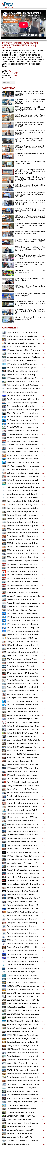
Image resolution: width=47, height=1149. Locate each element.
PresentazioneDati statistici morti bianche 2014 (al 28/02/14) (23, 965)
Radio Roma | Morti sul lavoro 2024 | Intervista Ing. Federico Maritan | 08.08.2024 (23, 399)
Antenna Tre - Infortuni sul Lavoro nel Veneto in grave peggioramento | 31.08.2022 (23, 554)
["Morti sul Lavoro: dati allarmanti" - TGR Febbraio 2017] (4, 818)
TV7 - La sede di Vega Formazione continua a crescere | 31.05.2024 (23, 406)
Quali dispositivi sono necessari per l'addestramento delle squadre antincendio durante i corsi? (23, 508)
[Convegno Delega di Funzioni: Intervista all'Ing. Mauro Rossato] (4, 843)
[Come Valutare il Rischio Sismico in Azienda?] (4, 807)
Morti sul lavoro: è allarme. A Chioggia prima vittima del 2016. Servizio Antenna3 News (23, 852)
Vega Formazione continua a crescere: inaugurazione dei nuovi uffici (23, 410)
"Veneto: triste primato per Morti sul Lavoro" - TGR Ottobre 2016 (23, 821)
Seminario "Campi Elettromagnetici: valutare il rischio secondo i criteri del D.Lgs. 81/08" (23, 1028)
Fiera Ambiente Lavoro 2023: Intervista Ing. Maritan (23, 448)
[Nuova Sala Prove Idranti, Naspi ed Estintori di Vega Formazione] (4, 512)
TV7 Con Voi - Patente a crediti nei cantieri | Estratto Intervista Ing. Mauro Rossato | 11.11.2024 (23, 396)
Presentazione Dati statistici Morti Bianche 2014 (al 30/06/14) (23, 937)
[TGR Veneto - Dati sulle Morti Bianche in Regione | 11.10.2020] (4, 744)
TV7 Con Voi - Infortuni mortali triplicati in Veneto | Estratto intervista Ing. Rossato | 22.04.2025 (23, 378)
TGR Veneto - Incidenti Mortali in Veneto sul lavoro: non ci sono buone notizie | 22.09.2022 (23, 550)
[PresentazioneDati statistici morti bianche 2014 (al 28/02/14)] (4, 966)
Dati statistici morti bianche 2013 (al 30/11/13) (22, 972)
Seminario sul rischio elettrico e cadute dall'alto (22, 1067)
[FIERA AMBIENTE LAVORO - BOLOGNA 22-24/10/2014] (4, 1141)
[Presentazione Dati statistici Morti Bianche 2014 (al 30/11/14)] (4, 920)
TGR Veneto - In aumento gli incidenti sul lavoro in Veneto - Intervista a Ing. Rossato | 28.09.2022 (23, 540)
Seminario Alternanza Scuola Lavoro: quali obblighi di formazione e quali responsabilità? (23, 526)
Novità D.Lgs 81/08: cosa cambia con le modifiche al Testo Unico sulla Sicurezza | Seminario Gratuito (23, 455)
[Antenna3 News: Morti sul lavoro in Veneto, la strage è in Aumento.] (4, 871)
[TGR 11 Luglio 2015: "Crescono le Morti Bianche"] (4, 899)
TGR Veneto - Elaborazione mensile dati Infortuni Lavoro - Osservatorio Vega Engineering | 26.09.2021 (23, 663)
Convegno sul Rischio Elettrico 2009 (19, 1119)
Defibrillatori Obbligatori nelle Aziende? (20, 796)
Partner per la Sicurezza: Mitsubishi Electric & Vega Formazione (23, 487)
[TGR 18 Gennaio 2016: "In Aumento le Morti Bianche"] (4, 860)
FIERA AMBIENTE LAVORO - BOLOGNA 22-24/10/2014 (23, 1140)
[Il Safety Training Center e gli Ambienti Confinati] (4, 674)
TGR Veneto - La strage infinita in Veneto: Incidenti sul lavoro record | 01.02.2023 (23, 519)
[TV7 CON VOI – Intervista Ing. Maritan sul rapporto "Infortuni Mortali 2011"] (4, 1036)
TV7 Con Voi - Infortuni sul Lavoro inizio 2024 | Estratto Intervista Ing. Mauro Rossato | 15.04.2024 (23, 420)
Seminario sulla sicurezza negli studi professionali (23, 1081)
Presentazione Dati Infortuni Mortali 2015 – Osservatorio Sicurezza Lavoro (23, 845)
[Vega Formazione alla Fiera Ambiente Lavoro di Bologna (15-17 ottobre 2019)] (4, 751)
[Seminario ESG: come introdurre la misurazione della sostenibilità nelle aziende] (4, 516)
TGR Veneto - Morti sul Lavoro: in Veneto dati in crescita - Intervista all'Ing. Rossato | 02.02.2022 (23, 610)
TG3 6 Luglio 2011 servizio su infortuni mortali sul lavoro (23, 1070)
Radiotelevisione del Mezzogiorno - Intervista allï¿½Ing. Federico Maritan (23, 1084)
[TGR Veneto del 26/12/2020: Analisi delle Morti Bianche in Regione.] (4, 734)
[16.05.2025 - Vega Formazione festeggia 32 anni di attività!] (4, 368)
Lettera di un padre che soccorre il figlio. (20, 761)
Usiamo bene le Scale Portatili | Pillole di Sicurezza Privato (23, 708)
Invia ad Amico (7, 78)
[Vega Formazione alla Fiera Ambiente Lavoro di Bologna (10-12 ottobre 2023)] (4, 446)
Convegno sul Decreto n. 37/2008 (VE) (20, 1137)
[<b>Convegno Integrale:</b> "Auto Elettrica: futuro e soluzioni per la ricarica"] (4, 1015)
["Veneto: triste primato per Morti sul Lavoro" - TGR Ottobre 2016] (4, 822)
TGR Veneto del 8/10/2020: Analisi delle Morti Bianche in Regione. (23, 747)
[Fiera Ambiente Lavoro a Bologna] (4, 1145)
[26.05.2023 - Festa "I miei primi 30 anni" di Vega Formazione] (4, 470)
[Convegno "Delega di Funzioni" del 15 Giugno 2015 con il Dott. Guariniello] (4, 902)
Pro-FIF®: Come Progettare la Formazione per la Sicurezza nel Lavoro (23, 782)
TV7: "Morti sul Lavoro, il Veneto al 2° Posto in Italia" (23, 856)
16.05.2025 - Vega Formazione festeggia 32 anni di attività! (23, 368)
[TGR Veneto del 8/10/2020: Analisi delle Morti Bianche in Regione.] (4, 748)
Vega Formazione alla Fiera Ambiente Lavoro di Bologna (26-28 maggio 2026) (23, 336)
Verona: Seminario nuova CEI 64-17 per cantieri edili (23, 1091)
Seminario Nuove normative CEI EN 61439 (21, 1116)
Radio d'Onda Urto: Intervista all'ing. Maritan (21, 1109)
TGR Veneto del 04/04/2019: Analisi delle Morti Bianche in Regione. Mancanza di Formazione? (23, 765)
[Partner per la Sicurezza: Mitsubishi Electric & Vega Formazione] (4, 488)
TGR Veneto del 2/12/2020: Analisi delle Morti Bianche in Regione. (23, 736)
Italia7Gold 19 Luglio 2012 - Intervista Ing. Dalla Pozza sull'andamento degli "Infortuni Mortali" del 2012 (23, 1021)
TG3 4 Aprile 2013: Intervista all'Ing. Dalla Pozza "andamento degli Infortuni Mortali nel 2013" (23, 989)
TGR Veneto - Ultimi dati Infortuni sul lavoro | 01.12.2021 (23, 645)
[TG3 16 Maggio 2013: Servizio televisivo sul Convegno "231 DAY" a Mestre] (4, 983)
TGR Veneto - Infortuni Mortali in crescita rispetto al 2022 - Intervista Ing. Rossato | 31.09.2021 (23, 670)
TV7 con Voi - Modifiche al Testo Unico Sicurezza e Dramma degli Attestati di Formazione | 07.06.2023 (23, 459)
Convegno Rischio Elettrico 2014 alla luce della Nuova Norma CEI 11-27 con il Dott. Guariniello (23, 947)
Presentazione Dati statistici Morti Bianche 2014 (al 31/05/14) (23, 944)
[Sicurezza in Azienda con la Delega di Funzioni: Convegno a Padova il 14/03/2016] (4, 839)
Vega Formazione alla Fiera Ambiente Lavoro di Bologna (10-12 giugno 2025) (23, 361)
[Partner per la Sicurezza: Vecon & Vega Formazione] (4, 389)
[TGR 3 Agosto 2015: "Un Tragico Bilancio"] (4, 895)
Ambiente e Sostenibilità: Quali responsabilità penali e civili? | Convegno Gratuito (23, 483)
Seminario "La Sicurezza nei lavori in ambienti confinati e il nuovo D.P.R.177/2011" (23, 1053)
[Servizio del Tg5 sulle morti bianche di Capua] (4, 1103)
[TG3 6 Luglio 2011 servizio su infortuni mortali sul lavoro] (4, 1071)
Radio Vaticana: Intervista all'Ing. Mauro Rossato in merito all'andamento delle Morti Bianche (23, 891)
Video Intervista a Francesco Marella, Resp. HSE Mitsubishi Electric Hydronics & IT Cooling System (23, 494)
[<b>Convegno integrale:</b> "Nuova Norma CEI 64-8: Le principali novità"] (4, 1001)
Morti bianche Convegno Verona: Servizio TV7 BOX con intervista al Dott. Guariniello (23, 863)
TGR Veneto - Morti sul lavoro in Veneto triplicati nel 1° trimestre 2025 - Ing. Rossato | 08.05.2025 (23, 375)
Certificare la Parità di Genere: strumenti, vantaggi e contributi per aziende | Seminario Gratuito (23, 473)
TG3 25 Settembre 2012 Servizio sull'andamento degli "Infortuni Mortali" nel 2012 (23, 1007)
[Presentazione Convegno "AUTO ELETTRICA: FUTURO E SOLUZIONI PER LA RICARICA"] (4, 1018)
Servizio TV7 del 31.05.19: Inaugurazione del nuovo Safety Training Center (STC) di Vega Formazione (23, 754)
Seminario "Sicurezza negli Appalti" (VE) (20, 1133)
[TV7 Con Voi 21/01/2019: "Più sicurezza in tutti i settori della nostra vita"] (4, 769)
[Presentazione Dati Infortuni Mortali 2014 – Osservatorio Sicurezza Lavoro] (4, 916)
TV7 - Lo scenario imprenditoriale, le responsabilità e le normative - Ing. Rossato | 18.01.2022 (23, 628)
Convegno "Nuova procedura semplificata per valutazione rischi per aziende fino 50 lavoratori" (23, 993)
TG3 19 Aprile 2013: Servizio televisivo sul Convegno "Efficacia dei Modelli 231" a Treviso (23, 986)
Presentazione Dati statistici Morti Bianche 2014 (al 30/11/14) (23, 919)
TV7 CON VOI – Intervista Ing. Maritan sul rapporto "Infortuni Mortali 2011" (23, 1035)
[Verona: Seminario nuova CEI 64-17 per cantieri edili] (4, 1092)
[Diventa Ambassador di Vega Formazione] (4, 600)
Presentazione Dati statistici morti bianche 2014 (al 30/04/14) (23, 951)
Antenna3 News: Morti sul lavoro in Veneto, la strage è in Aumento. (23, 870)
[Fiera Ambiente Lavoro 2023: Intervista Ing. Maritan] (4, 449)
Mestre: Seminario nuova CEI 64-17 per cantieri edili (23, 1098)
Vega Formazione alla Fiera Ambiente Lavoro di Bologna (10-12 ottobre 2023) (23, 445)
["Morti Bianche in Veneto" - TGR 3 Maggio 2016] (4, 836)
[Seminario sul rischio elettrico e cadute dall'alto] (4, 1067)
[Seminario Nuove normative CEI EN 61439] (4, 1117)
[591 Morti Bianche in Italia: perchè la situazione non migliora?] (4, 793)
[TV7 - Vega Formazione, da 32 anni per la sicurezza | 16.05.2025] (4, 365)
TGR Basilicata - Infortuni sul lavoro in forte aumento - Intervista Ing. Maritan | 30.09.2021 (23, 656)
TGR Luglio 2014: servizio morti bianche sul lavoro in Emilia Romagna (23, 940)
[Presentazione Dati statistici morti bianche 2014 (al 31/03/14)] (4, 962)
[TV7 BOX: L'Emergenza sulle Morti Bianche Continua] (4, 874)
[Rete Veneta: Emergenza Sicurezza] (4, 1106)
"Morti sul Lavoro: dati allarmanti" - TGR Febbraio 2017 (23, 817)
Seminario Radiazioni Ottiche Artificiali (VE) (21, 1112)
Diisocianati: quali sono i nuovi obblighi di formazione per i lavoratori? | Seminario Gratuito (23, 452)
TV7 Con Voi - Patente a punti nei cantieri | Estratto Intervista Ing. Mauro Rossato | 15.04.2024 (23, 417)
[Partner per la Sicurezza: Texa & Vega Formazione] (4, 354)
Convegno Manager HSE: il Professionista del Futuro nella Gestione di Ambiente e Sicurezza (23, 687)
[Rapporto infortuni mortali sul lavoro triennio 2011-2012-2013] (4, 969)
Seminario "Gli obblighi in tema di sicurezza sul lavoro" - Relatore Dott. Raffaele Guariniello (23, 1025)
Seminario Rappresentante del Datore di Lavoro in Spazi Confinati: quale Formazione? (23, 649)
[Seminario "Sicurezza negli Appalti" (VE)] (4, 1134)
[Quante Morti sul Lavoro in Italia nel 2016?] (4, 814)
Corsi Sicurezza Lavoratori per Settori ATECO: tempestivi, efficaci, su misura (23, 339)
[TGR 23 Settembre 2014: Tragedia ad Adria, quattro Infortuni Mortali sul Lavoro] (4, 930)
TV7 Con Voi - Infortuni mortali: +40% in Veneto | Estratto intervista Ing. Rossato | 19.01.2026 (23, 350)
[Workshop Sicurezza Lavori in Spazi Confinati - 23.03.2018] (4, 790)
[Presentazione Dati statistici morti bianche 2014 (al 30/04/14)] (4, 952)
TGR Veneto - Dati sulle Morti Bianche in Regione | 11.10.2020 (23, 743)
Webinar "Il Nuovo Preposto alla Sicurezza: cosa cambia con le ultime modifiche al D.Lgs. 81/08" (23, 603)
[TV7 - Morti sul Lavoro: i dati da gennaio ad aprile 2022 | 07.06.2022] (4, 576)
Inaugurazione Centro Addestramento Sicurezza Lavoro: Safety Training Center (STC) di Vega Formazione (23, 758)
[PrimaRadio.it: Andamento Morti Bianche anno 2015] (4, 881)
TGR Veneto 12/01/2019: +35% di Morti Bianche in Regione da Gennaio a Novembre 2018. (23, 772)
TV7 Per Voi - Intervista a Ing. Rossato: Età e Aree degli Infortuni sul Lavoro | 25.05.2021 (23, 705)
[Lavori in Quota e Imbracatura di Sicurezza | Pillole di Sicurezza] (4, 692)
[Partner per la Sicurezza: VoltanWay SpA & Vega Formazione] (4, 491)
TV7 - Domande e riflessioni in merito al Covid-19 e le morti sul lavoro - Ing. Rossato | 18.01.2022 (23, 613)
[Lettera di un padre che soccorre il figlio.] (4, 762)
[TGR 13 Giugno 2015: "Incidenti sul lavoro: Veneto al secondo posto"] (4, 909)
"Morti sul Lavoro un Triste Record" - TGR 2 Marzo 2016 (23, 849)
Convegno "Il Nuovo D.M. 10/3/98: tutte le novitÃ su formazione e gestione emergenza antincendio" (23, 642)
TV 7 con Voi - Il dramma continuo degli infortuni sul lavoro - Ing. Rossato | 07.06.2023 (23, 462)
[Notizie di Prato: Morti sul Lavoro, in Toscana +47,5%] (4, 878)
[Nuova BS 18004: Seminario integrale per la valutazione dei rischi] (4, 1064)
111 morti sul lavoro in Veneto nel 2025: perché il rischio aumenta (23, 346)
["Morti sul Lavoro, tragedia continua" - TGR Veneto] (4, 811)
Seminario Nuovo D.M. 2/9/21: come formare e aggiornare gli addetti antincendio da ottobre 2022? (23, 533)
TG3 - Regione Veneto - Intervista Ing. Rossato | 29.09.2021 (23, 659)
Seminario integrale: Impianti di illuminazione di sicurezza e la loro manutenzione (23, 1077)
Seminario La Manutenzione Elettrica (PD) (20, 1130)
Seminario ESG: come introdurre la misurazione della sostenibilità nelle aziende (23, 515)
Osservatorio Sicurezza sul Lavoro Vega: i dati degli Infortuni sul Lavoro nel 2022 (23, 505)
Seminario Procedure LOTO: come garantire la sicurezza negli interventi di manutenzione (23, 431)
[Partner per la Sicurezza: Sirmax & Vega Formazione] (4, 386)
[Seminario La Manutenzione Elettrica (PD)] (4, 1131)
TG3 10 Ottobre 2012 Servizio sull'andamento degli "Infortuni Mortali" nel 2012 (23, 1003)
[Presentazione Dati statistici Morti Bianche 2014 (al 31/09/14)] (4, 927)
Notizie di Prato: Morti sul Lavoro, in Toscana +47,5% (23, 877)
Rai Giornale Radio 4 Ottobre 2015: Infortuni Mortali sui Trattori (23, 884)
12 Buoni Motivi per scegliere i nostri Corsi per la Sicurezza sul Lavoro (23, 775)
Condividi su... (8, 82)
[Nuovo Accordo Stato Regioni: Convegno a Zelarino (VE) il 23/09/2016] (4, 825)
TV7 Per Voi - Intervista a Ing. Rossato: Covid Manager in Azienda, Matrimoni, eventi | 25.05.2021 (23, 701)
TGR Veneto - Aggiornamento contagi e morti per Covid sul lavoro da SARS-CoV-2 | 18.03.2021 (23, 729)
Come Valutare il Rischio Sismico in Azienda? (22, 807)
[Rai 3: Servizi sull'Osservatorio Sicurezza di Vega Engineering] (4, 1096)
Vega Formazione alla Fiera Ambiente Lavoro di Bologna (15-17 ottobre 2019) (23, 750)
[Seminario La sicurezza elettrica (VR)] (4, 1127)
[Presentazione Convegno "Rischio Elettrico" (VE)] (4, 1124)
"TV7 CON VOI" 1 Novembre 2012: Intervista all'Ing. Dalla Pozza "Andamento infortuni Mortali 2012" (23, 975)
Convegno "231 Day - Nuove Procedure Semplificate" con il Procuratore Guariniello (23, 923)
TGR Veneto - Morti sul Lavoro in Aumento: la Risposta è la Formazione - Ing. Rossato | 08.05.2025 (23, 371)
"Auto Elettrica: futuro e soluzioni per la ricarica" (23, 1014)
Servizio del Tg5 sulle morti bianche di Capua (22, 1102)
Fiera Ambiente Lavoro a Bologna (18, 1144)
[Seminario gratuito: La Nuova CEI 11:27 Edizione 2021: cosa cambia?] (4, 639)
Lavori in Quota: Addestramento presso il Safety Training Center (23, 652)
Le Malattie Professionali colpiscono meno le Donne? (23, 803)
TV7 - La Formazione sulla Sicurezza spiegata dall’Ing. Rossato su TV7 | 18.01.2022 (23, 631)
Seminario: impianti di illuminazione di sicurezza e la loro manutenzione (23, 1074)
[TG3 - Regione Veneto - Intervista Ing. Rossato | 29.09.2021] (4, 660)
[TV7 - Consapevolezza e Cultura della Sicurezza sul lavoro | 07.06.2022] (4, 583)
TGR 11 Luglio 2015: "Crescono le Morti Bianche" (23, 898)
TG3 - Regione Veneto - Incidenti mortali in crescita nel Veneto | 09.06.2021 (23, 698)
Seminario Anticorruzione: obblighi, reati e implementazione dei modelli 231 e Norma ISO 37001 (23, 434)
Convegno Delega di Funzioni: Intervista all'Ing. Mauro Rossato (23, 842)
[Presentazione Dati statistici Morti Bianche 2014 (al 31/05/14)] (4, 944)
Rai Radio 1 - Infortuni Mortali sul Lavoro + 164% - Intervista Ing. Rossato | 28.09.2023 (23, 547)
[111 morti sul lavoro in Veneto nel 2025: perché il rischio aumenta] (4, 347)
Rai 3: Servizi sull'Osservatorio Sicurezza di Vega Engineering (23, 1095)
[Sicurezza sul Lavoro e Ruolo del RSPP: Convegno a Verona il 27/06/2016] (4, 829)
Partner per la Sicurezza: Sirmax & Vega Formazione (23, 385)
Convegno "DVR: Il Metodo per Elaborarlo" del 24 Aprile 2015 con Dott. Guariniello (23, 912)
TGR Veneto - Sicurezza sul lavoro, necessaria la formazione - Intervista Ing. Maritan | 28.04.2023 (23, 480)
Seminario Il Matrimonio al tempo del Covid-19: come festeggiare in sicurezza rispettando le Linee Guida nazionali (23, 680)
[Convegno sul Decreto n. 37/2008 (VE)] (4, 1138)
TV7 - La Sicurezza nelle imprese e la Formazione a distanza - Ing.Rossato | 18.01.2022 (23, 624)
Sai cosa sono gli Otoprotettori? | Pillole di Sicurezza (23, 719)
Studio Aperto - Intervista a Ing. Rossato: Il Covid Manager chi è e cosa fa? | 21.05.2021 (23, 712)
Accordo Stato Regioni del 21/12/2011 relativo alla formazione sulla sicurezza (23, 1042)
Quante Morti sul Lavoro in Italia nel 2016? (21, 814)
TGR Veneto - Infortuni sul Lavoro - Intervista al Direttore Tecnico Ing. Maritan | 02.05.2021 (23, 726)
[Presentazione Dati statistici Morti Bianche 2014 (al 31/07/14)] (4, 934)
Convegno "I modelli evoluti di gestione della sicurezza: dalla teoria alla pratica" (23, 1046)
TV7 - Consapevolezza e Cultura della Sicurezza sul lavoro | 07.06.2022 (23, 582)
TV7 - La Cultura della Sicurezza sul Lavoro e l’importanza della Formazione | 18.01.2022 (23, 620)
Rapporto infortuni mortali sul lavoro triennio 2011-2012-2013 (23, 968)
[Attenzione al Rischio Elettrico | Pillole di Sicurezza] (4, 716)
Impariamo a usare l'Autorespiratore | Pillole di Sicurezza (23, 694)
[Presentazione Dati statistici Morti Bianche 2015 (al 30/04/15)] (4, 906)
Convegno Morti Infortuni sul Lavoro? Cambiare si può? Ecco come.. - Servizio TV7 (23, 786)
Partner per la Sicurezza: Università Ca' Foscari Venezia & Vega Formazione (23, 332)
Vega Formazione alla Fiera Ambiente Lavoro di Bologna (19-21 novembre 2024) (23, 392)
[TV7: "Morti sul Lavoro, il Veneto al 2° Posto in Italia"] (4, 857)
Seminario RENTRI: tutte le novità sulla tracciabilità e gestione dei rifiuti (23, 427)
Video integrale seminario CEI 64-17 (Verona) (22, 1088)
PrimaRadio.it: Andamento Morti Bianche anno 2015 (23, 880)
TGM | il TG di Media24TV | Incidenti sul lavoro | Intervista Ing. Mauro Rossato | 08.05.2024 (23, 413)
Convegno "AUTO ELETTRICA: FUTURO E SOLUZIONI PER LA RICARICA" (23, 1010)
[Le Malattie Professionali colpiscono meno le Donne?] (4, 804)
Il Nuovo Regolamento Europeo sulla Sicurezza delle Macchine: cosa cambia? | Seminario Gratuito (23, 438)
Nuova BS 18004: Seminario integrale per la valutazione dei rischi (23, 1063)
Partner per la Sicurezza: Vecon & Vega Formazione (23, 389)
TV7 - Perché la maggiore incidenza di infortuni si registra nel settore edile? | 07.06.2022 (23, 578)
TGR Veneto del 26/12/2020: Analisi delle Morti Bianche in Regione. (23, 733)
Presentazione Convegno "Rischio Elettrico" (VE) (22, 1123)
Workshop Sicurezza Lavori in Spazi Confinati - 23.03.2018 (23, 789)
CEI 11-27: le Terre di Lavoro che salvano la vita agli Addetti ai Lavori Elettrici (23, 779)
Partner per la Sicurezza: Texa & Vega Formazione (23, 353)
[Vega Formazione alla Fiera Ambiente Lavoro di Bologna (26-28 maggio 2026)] (4, 337)
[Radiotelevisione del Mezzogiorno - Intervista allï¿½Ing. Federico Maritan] (4, 1085)
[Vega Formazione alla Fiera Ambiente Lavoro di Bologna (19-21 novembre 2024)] (4, 393)
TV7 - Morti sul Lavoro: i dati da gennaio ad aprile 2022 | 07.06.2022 (23, 575)
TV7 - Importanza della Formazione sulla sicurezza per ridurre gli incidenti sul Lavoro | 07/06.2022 (23, 564)
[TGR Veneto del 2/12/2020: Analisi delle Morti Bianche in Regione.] (4, 737)
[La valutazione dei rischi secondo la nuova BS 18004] (4, 1060)
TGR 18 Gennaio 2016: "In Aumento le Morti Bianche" (23, 859)
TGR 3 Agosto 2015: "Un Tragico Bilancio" (21, 895)
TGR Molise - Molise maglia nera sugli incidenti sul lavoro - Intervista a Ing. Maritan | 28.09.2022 (23, 543)
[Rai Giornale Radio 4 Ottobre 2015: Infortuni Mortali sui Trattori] (4, 885)
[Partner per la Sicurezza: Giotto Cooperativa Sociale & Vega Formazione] (4, 344)
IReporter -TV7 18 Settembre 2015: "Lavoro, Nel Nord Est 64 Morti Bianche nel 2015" (23, 888)
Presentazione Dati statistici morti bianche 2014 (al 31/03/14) (23, 961)
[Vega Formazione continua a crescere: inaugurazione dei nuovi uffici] (4, 410)
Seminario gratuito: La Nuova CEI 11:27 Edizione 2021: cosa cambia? (23, 638)
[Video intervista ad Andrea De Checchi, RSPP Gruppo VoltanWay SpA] (4, 498)
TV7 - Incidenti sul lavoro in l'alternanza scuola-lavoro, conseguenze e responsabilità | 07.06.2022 (23, 568)
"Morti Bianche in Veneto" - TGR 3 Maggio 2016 (22, 835)
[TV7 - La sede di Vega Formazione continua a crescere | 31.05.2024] (4, 407)
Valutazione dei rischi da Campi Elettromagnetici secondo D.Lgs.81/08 (23, 1032)
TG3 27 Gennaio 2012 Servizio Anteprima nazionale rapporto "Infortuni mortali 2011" (23, 1049)
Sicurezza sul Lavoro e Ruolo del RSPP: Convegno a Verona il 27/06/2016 (23, 828)
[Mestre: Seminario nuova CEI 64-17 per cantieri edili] (4, 1099)
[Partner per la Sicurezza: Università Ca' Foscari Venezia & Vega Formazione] (4, 333)
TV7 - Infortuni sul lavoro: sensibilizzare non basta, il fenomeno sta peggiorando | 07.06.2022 (23, 585)
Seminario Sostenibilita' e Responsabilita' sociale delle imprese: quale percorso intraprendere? (23, 561)
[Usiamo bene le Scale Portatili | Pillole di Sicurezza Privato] (4, 709)
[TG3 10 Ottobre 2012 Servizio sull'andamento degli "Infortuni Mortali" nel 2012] (4, 1004)
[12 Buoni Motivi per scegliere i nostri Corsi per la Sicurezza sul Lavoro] (4, 776)
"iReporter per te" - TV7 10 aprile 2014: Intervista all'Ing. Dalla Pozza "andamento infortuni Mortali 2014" (23, 958)
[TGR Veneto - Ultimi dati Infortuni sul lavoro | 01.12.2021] (4, 646)
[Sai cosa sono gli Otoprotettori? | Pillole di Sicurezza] (4, 720)
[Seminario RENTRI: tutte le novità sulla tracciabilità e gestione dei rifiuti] (4, 428)
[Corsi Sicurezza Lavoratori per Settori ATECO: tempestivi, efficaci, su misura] (4, 340)
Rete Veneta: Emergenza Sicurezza (18, 1105)
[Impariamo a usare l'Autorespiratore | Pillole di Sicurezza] (4, 695)
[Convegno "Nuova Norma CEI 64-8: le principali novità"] (4, 997)
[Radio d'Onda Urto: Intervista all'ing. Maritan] (4, 1110)
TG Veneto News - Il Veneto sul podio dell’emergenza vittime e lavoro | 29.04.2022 (23, 592)
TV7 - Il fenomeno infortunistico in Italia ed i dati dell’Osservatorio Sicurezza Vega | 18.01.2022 (23, 617)
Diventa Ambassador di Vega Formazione (20, 599)
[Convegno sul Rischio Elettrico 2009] (4, 1120)
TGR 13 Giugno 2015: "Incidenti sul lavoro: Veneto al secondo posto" (23, 909)
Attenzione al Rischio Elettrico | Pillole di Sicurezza (23, 715)
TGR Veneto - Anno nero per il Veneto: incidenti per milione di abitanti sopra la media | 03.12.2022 (30, 202)
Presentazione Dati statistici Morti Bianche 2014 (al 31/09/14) (23, 926)
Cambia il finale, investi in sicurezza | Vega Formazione (23, 357)
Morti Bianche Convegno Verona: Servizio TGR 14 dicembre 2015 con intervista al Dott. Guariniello (23, 866)
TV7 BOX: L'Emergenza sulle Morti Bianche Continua (23, 873)
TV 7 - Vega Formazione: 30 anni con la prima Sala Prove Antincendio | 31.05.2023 (23, 466)
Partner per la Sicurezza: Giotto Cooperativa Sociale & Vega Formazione (23, 343)
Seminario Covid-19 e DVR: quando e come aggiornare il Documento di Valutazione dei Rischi (23, 722)
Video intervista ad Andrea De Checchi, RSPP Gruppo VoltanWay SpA (23, 498)
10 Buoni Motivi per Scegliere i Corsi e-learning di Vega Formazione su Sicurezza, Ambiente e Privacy (23, 476)
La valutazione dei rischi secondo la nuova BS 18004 (23, 1060)
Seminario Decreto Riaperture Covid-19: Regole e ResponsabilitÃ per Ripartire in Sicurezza (23, 684)
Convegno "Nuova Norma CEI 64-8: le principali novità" (23, 996)
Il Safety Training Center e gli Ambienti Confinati (22, 673)
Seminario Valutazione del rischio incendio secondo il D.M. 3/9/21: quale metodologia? (23, 536)
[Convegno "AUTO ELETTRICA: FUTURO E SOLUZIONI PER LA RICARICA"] (4, 1011)
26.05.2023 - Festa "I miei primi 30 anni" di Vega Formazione (23, 469)
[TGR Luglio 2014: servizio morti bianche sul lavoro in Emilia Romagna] (4, 941)
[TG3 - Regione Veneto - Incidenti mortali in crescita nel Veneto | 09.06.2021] (4, 699)
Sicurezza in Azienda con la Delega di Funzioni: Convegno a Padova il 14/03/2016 (23, 838)
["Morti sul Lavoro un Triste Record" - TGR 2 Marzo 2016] (4, 850)
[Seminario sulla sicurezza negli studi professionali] (4, 1081)
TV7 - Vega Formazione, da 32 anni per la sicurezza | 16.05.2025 (23, 364)
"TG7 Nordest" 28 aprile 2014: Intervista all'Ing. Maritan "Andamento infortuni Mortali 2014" (23, 954)
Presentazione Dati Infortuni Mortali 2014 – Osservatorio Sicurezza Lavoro (23, 916)
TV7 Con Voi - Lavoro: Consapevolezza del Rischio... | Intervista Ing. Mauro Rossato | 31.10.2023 (23, 441)
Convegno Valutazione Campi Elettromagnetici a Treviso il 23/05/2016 (23, 831)
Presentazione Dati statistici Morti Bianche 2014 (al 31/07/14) (23, 933)
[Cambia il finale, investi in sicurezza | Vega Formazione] (4, 358)
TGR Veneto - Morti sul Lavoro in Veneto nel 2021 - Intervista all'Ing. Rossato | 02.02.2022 (23, 606)
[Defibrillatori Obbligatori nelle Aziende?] (4, 797)
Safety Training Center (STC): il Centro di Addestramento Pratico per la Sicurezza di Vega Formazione (23, 501)
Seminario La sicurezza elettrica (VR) (19, 1126)
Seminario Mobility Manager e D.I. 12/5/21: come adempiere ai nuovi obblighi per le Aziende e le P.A (23, 666)
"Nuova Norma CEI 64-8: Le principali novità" (23, 1000)
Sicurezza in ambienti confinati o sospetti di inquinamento (23, 1056)
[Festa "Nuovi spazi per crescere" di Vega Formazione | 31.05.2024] (4, 403)
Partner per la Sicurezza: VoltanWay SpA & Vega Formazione (23, 490)
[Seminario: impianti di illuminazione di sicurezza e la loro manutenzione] (4, 1074)
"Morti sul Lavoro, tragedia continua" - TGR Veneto (23, 810)
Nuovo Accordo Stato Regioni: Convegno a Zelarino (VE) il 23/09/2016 (23, 824)
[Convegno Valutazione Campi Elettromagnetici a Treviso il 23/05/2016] (4, 832)
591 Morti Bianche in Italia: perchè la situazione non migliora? (23, 793)
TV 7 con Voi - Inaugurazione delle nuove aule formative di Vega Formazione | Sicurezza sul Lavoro (23, 589)
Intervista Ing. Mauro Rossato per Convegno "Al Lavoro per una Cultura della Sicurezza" (23, 800)
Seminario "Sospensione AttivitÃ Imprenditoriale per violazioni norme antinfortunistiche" (23, 596)
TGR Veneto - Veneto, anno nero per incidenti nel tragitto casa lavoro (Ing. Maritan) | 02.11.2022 (23, 529)
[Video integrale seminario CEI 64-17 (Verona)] (4, 1089)
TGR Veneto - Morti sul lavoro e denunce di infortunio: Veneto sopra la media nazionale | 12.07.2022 (23, 557)
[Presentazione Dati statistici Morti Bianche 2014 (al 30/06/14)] (4, 937)
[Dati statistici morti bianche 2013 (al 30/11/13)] (4, 973)
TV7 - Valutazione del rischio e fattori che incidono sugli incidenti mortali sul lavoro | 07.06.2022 (23, 571)
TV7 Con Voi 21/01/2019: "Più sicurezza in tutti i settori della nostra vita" (23, 768)
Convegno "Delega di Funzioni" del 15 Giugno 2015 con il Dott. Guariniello (23, 902)
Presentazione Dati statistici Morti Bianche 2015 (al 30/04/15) (23, 905)
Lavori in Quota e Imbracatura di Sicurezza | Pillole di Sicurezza (23, 691)
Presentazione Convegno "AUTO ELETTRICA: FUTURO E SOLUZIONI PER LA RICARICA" (23, 1018)
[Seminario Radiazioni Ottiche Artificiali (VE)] (4, 1113)
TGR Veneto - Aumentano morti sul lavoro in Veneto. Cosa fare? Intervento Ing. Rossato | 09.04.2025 (23, 382)
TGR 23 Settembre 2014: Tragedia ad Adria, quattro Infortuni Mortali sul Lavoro (23, 930)
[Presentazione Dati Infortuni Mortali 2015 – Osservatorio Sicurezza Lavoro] (4, 846)
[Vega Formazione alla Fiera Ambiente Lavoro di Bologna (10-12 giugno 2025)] (4, 361)
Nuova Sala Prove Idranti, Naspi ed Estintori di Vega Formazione (23, 512)
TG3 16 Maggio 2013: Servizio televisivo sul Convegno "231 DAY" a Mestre (23, 982)
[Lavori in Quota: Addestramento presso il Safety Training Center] (4, 653)
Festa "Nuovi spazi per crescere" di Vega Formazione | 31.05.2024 (23, 403)
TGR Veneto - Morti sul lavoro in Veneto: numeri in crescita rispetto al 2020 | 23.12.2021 (23, 635)
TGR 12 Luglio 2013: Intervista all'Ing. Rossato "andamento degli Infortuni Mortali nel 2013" (23, 979)
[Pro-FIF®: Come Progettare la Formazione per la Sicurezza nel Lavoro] (4, 783)
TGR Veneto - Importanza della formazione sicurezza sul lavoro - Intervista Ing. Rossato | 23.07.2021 (23, 677)
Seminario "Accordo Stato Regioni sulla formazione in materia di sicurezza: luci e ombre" (23, 1039)
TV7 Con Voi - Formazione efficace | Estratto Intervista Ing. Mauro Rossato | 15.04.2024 (23, 424)
